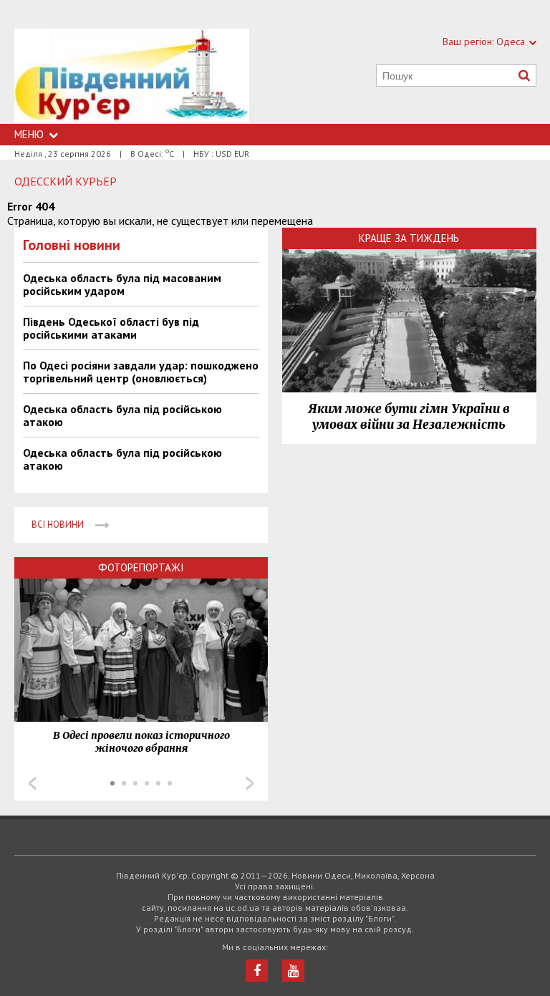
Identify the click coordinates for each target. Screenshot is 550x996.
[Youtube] (293, 970)
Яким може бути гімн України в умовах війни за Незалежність (409, 416)
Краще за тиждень (409, 238)
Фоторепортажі (141, 567)
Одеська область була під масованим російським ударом (122, 284)
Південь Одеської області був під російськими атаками (111, 328)
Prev (32, 783)
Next (250, 783)
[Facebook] (257, 970)
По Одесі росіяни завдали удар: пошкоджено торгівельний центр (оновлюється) (141, 371)
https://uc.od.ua (131, 76)
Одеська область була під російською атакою (122, 415)
